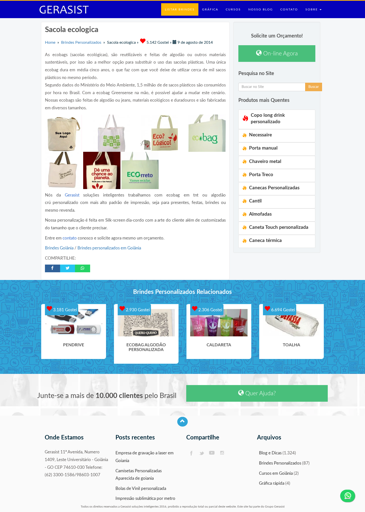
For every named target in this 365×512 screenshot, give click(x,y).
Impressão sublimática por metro (145, 498)
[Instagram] (222, 453)
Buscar (313, 87)
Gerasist (72, 195)
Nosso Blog (260, 9)
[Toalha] (291, 322)
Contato (289, 9)
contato (70, 238)
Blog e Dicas (270, 453)
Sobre (312, 9)
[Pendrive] (73, 322)
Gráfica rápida (271, 483)
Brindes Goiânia (59, 248)
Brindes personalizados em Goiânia (109, 248)
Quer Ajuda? (260, 393)
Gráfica (210, 9)
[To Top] (182, 422)
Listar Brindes (180, 9)
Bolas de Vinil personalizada (140, 488)
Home (50, 42)
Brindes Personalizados (81, 42)
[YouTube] (212, 453)
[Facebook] (191, 453)
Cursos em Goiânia (276, 473)
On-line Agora (280, 53)
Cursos (233, 9)
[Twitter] (201, 453)
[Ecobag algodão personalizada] (146, 322)
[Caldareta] (219, 322)
